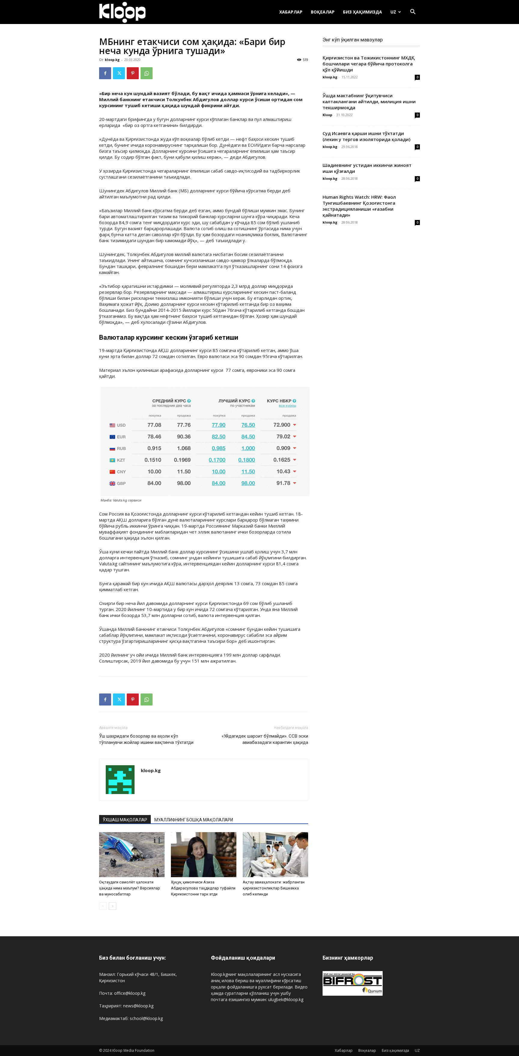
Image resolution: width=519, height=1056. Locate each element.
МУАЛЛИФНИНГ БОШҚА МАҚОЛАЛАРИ (193, 819)
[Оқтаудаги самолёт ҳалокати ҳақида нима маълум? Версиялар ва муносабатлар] (132, 854)
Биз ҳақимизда (362, 12)
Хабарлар (290, 12)
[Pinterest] (133, 73)
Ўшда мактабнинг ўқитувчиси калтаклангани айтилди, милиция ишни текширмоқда (369, 101)
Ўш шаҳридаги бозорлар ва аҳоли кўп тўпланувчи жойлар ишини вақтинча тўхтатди (146, 739)
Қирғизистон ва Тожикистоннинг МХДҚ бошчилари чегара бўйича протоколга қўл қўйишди (369, 64)
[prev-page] (103, 906)
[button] (412, 12)
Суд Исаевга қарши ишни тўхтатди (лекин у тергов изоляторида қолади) (366, 136)
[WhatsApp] (147, 73)
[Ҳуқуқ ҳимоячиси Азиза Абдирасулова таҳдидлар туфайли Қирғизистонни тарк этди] (203, 854)
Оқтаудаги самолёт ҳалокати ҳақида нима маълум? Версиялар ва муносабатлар (129, 888)
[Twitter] (119, 73)
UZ (393, 12)
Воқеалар (323, 12)
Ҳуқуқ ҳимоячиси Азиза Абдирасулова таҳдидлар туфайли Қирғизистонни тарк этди (203, 888)
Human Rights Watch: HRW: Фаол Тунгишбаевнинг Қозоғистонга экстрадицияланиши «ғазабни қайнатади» (359, 206)
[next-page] (112, 906)
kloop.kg (112, 59)
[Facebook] (105, 73)
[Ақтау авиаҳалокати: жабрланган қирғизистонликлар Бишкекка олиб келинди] (275, 854)
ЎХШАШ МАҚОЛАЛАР (125, 819)
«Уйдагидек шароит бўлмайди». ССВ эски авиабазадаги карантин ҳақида (265, 739)
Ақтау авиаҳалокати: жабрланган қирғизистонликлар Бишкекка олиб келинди (274, 888)
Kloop (327, 115)
